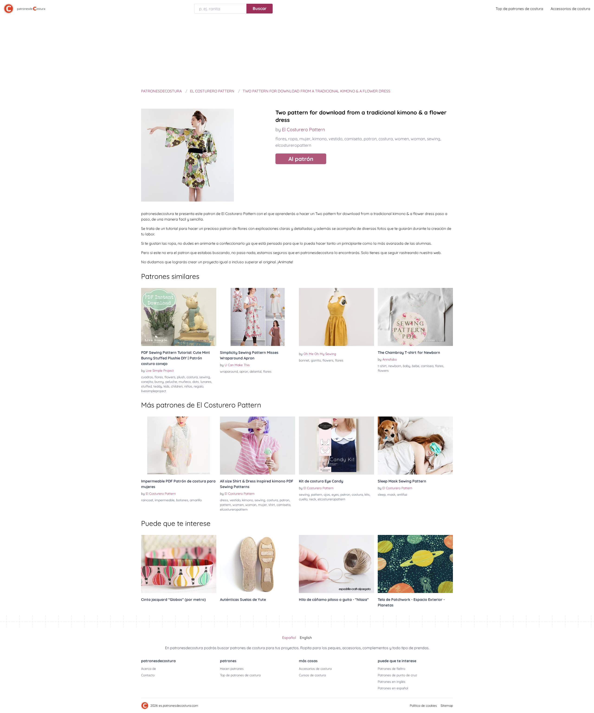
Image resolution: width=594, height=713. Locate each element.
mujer (304, 138)
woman (418, 138)
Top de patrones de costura (519, 8)
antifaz (402, 494)
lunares (205, 382)
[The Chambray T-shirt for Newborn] (415, 317)
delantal (255, 371)
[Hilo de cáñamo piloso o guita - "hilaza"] (336, 564)
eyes (335, 494)
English (306, 637)
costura (385, 138)
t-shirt (382, 366)
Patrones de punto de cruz (397, 675)
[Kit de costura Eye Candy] (336, 446)
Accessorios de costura (570, 8)
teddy (157, 386)
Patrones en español (393, 688)
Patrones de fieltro (391, 669)
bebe (415, 366)
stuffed (146, 386)
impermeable (164, 500)
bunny (159, 382)
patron (370, 138)
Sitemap (447, 705)
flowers (170, 377)
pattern (225, 505)
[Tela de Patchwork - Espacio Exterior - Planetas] (415, 564)
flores (280, 138)
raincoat (147, 500)
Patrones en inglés (391, 682)
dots (195, 382)
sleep (382, 494)
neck (312, 499)
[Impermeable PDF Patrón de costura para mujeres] (178, 446)
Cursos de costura (312, 675)
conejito (147, 382)
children (177, 386)
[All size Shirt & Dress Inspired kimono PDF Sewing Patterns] (257, 446)
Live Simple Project (160, 370)
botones (182, 500)
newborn (394, 366)
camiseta (353, 138)
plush (181, 377)
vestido (335, 138)
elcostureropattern (293, 145)
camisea (427, 366)
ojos (327, 494)
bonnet (304, 360)
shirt (271, 505)
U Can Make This (237, 365)
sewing (433, 138)
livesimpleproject (153, 391)
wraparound (229, 371)
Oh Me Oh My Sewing (319, 354)
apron (243, 371)
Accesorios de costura (315, 669)
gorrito (316, 360)
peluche (171, 382)
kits (367, 494)
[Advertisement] (297, 52)
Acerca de (148, 669)
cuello (303, 499)
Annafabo (389, 359)
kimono (319, 138)
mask (391, 494)
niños (188, 386)
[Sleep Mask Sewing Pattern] (415, 446)
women (402, 138)
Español (289, 637)
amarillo (196, 500)
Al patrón (300, 158)
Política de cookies (423, 705)
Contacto (148, 675)
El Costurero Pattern (303, 129)
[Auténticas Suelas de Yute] (257, 564)
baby (406, 366)
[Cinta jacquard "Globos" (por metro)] (178, 564)
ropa (292, 138)
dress (224, 500)
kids (166, 386)
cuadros (147, 377)
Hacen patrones (232, 669)
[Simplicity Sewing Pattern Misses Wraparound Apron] (257, 317)
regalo (198, 386)
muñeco (185, 382)
